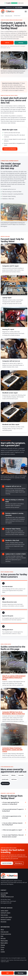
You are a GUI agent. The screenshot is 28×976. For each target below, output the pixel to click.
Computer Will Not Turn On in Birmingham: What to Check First (13, 713)
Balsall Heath (5, 775)
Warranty (3, 938)
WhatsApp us (18, 863)
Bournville (21, 775)
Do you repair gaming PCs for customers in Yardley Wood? (10, 803)
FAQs (2, 936)
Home (2, 15)
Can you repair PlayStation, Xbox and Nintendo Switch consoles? (12, 835)
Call (7, 973)
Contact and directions (10, 149)
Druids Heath (5, 779)
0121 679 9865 (18, 7)
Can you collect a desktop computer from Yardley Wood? (12, 824)
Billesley (13, 775)
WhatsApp (20, 42)
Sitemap (3, 945)
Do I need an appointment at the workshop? (11, 817)
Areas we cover (8, 15)
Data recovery (4, 915)
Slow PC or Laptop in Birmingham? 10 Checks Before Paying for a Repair (14, 677)
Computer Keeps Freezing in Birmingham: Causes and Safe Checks (12, 749)
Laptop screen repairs (6, 917)
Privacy (2, 947)
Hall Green (14, 779)
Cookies (3, 951)
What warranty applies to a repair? (12, 830)
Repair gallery (4, 943)
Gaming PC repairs (5, 912)
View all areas (5, 783)
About (2, 929)
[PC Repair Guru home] (8, 11)
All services (3, 921)
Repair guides (4, 940)
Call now (7, 42)
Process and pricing (6, 934)
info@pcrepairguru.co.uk (7, 896)
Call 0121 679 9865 (7, 863)
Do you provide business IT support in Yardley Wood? (13, 810)
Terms (2, 949)
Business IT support (6, 919)
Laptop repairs (4, 910)
